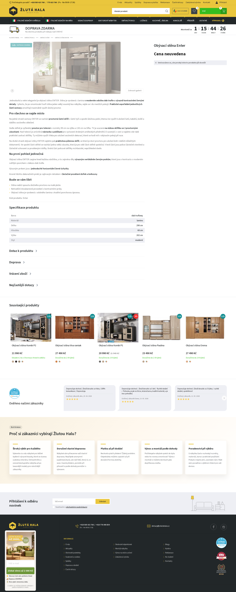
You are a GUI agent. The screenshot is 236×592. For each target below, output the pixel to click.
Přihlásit (223, 2)
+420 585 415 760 (37, 2)
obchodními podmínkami (76, 507)
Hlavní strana (14, 38)
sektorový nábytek (107, 20)
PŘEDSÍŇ (190, 20)
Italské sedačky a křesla (28, 20)
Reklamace (165, 2)
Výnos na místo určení (123, 553)
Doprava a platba (151, 2)
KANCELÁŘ (177, 20)
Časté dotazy (177, 2)
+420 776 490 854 (103, 524)
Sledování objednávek (123, 544)
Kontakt (206, 2)
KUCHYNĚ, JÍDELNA (160, 20)
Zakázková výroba (193, 2)
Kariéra (168, 548)
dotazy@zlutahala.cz (161, 526)
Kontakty (168, 561)
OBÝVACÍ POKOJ (128, 20)
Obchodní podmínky (73, 553)
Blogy (167, 544)
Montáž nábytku (121, 548)
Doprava (15, 262)
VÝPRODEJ (218, 20)
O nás (119, 2)
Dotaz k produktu (21, 251)
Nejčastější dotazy (21, 285)
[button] (224, 398)
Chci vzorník (182, 11)
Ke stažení (169, 557)
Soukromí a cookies (73, 557)
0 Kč (211, 10)
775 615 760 (52, 2)
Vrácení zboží (18, 273)
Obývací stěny (45, 38)
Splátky (138, 2)
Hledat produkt (121, 11)
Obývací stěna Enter (62, 38)
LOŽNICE (143, 20)
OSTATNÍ (203, 20)
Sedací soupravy (85, 20)
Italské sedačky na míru (62, 20)
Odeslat (102, 501)
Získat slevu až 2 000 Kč (20, 571)
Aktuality (128, 2)
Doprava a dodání (72, 565)
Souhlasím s (71, 507)
